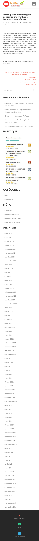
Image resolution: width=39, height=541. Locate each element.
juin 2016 (8, 499)
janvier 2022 (9, 339)
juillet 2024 (9, 268)
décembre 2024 (10, 249)
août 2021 (8, 358)
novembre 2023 (10, 296)
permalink (6, 64)
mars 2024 (8, 284)
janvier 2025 (9, 245)
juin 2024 (8, 272)
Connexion (8, 210)
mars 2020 (8, 421)
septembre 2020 (10, 401)
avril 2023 (8, 323)
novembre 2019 (10, 437)
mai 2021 (8, 370)
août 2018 (8, 495)
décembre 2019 (10, 433)
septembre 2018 (10, 491)
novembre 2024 (10, 253)
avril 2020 (8, 417)
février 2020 (9, 425)
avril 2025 (8, 233)
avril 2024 (8, 280)
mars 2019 (8, 468)
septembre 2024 (10, 261)
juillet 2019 (9, 452)
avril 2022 (8, 331)
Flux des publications (12, 214)
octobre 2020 (10, 397)
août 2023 (8, 308)
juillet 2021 (9, 362)
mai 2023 (8, 319)
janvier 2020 (9, 429)
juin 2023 (8, 315)
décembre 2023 (10, 292)
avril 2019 (8, 464)
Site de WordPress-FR (12, 222)
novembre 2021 (10, 347)
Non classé (9, 199)
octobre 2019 (10, 440)
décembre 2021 (10, 343)
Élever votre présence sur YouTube (17, 116)
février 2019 (9, 472)
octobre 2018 (10, 487)
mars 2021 (8, 378)
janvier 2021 (9, 386)
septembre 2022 (10, 327)
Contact (19, 527)
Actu (21, 61)
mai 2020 (8, 413)
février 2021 (9, 382)
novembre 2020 (10, 394)
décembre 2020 (10, 390)
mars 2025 (8, 237)
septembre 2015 (10, 507)
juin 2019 (8, 456)
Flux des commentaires (13, 218)
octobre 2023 (10, 300)
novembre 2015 (10, 503)
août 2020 (8, 405)
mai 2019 (8, 460)
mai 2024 (8, 276)
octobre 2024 (10, 257)
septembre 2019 (10, 444)
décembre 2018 (10, 479)
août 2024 (8, 265)
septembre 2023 (10, 304)
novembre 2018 (10, 483)
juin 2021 (8, 366)
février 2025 (9, 241)
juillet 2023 (9, 311)
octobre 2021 (10, 351)
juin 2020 (8, 409)
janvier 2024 (9, 288)
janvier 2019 (9, 476)
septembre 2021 (10, 354)
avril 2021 (8, 374)
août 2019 (8, 448)
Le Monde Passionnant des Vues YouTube (19, 126)
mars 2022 (8, 335)
